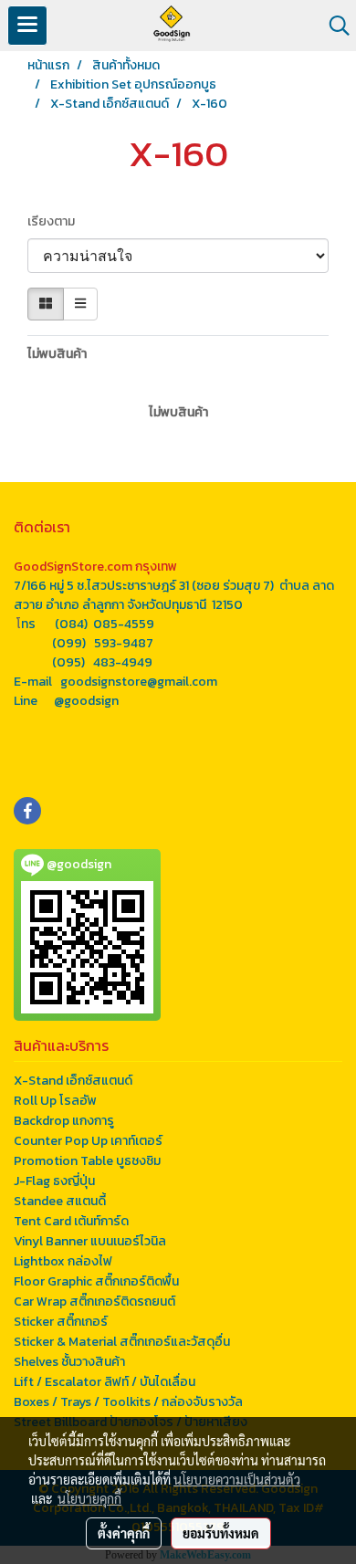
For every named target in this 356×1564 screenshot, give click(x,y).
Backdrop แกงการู (64, 1120)
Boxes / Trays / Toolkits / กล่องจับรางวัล (128, 1402)
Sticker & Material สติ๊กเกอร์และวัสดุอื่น (122, 1341)
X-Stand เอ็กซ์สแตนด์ (73, 1080)
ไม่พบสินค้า (57, 353)
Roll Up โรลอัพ (55, 1100)
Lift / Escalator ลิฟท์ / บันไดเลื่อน (104, 1381)
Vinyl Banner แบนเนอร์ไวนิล (90, 1241)
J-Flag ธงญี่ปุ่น (54, 1181)
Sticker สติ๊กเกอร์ (61, 1321)
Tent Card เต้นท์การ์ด (71, 1221)
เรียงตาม (55, 221)
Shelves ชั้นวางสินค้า (69, 1361)
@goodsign (86, 700)
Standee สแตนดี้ (60, 1201)
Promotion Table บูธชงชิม (87, 1160)
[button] (333, 26)
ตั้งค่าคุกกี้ (124, 1533)
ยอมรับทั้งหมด (221, 1533)
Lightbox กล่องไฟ (63, 1261)
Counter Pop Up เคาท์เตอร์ (88, 1140)
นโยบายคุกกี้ (89, 1498)
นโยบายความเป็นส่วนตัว (236, 1479)
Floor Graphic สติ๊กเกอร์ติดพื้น (96, 1281)
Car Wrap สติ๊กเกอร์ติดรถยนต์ (94, 1301)
